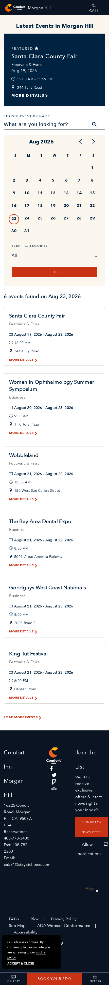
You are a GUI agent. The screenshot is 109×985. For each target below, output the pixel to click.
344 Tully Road (29, 87)
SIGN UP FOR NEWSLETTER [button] (91, 827)
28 (79, 218)
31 (26, 231)
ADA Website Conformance (63, 925)
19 (53, 206)
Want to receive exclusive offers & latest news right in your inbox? (88, 793)
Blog (35, 919)
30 (13, 231)
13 (66, 193)
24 (26, 218)
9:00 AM (21, 416)
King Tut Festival (28, 653)
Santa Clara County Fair (44, 56)
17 (26, 206)
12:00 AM (22, 342)
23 (13, 219)
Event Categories (29, 246)
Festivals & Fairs (26, 64)
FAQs (14, 919)
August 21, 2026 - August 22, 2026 (43, 474)
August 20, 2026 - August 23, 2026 (43, 407)
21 (79, 206)
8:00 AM (21, 548)
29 (92, 218)
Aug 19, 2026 (24, 70)
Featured (23, 48)
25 (40, 218)
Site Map (17, 925)
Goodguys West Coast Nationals (47, 587)
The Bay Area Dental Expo (40, 521)
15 (92, 193)
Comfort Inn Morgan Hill (14, 774)
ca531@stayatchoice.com (27, 864)
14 (79, 193)
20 (66, 206)
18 (40, 206)
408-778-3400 (16, 838)
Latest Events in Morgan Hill (54, 26)
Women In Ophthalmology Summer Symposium (51, 385)
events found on (42, 296)
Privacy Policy (64, 919)
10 (26, 193)
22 (92, 206)
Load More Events (21, 717)
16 (13, 206)
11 (40, 193)
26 (53, 218)
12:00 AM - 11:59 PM (34, 79)
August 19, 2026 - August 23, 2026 (43, 334)
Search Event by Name (27, 116)
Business (17, 397)
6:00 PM (21, 680)
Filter (54, 272)
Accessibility (26, 932)
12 (53, 193)
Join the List (86, 760)
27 (66, 218)
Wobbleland (24, 455)
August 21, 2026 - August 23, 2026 (43, 606)
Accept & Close (20, 963)
